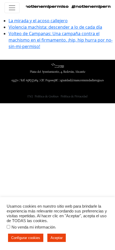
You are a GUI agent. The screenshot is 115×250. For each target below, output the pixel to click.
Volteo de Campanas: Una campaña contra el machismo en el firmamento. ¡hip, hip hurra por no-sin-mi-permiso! (61, 40)
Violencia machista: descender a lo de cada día (55, 27)
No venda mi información (33, 227)
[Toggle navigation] (12, 7)
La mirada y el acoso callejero (38, 21)
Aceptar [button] (57, 238)
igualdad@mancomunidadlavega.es (82, 80)
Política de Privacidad (74, 96)
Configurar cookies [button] (25, 238)
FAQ (30, 96)
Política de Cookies (47, 96)
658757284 (32, 80)
